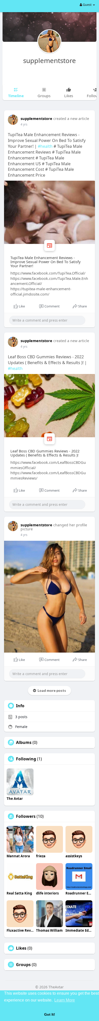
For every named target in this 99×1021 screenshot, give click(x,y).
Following (26, 759)
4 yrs (24, 124)
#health (45, 146)
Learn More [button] (64, 1000)
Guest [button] (87, 4)
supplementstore (49, 60)
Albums (23, 742)
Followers (26, 816)
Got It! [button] (49, 1014)
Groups (23, 965)
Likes (21, 948)
